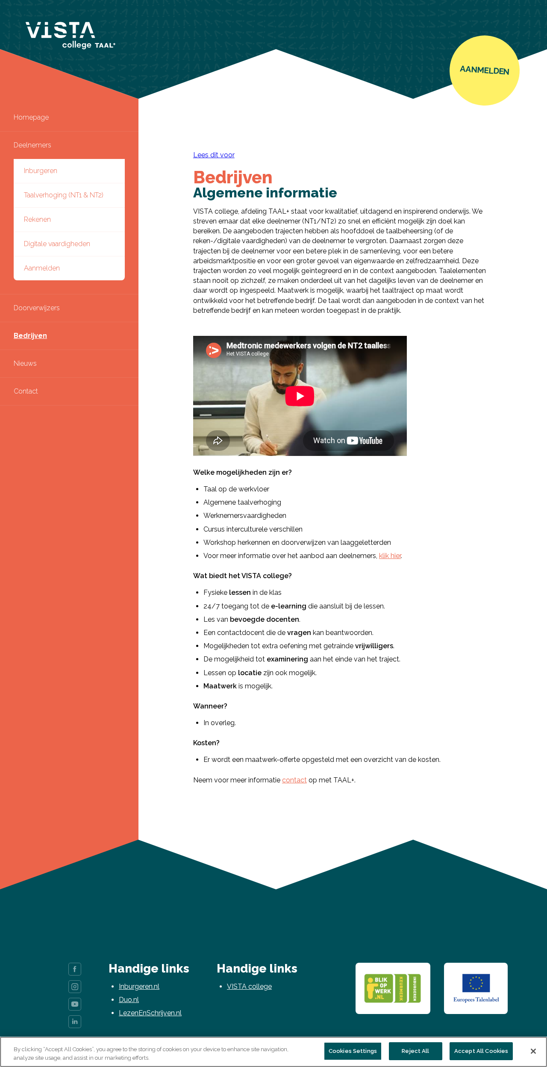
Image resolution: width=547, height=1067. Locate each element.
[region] (273, 1052)
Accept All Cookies (481, 1051)
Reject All (415, 1051)
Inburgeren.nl (139, 986)
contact (294, 780)
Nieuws (25, 363)
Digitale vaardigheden (57, 244)
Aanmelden (42, 268)
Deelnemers (32, 145)
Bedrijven (30, 336)
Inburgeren (40, 171)
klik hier (390, 556)
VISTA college (249, 986)
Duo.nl (129, 1000)
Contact (26, 391)
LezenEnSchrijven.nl (150, 1013)
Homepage (31, 117)
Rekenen (37, 219)
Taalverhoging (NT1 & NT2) (63, 195)
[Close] (533, 1051)
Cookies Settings (353, 1051)
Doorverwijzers (37, 308)
